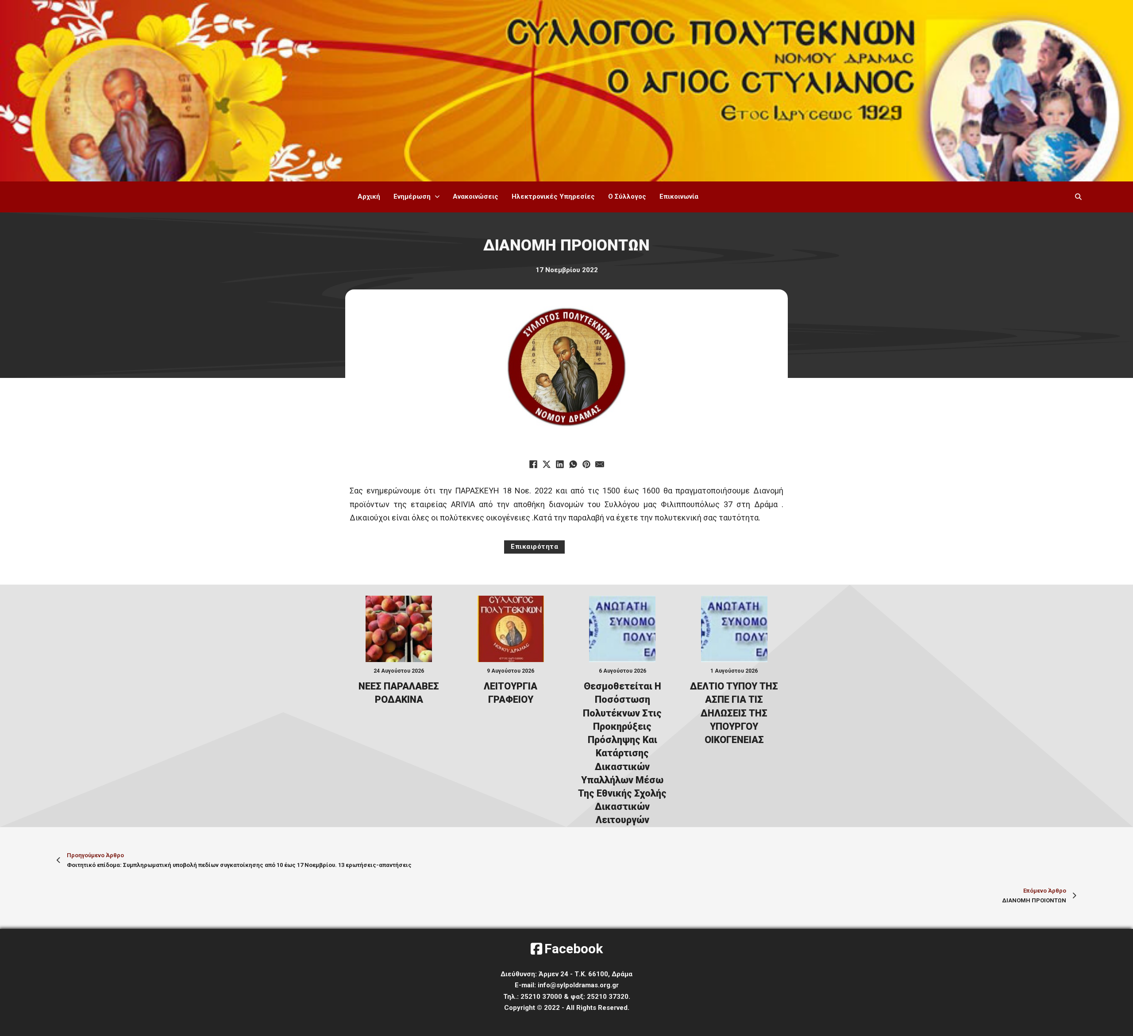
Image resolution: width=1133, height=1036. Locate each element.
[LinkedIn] (559, 464)
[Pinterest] (586, 464)
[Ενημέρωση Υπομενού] (437, 196)
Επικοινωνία (678, 196)
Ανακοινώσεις (475, 196)
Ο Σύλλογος (627, 196)
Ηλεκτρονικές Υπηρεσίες (553, 196)
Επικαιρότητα (534, 547)
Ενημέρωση (412, 196)
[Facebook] (533, 464)
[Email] (599, 464)
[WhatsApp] (573, 464)
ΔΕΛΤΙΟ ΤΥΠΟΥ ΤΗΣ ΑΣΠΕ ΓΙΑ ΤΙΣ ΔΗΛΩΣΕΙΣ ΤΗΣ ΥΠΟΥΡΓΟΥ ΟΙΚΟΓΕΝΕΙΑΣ (734, 713)
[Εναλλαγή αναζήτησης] (1078, 197)
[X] (546, 464)
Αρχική (369, 196)
